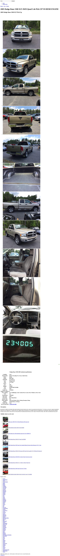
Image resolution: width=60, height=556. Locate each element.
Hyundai (4, 500)
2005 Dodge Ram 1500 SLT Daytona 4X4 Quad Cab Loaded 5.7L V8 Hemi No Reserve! (25, 451)
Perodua (4, 525)
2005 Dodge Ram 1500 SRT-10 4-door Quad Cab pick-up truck (20, 456)
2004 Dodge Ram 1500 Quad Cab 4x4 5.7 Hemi (17, 468)
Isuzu (4, 503)
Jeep (3, 505)
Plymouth (4, 527)
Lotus (4, 513)
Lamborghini (5, 508)
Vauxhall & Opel (6, 549)
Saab (4, 537)
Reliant (4, 532)
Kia (3, 506)
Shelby (4, 540)
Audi (4, 482)
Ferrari (4, 494)
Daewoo (4, 490)
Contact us (2, 554)
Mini (4, 520)
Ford (4, 496)
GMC (4, 497)
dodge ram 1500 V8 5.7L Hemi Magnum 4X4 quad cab (18, 421)
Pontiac (4, 528)
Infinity (4, 502)
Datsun (4, 492)
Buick (4, 485)
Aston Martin (5, 481)
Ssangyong (5, 543)
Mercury (4, 519)
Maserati (4, 514)
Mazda (4, 516)
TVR (4, 548)
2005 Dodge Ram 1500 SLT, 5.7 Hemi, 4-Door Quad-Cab (19, 462)
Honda (4, 498)
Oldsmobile (5, 523)
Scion (4, 538)
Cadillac (4, 486)
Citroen (4, 489)
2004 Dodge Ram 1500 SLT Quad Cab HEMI (17, 439)
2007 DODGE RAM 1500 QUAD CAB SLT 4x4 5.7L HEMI (20, 474)
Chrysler (4, 488)
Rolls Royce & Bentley (7, 534)
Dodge (4, 493)
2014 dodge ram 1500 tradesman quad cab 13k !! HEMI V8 (19, 433)
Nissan (4, 522)
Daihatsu (4, 491)
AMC (4, 480)
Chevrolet (4, 487)
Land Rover (5, 510)
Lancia (4, 509)
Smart (4, 542)
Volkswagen (5, 550)
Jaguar (4, 504)
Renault (4, 533)
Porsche (4, 529)
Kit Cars (4, 507)
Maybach (4, 515)
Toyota (4, 547)
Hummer (4, 499)
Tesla (4, 546)
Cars (4, 3)
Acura (4, 478)
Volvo (4, 551)
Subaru (4, 544)
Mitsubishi (5, 521)
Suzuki (4, 545)
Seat (3, 539)
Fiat (3, 495)
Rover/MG (5, 535)
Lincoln (4, 512)
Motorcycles (5, 4)
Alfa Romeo (5, 479)
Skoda (4, 541)
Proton (4, 530)
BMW (4, 483)
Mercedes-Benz (6, 517)
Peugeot (4, 526)
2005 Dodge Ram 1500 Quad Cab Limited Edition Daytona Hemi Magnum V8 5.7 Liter (24, 445)
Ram (4, 531)
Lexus (4, 511)
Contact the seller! (13, 404)
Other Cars (5, 524)
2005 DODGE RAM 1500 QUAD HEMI (16, 427)
